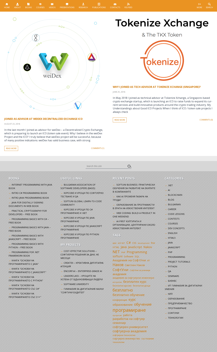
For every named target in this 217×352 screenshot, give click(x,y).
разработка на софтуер (129, 319)
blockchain (175, 194)
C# (128, 242)
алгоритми (117, 282)
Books (28, 7)
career (172, 209)
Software (128, 256)
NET (116, 251)
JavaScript (135, 247)
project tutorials (179, 261)
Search (209, 7)
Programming (137, 252)
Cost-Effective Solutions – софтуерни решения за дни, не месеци (80, 255)
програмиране (129, 310)
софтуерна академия (130, 331)
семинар (119, 323)
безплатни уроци (141, 285)
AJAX (114, 243)
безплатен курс (134, 281)
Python (172, 266)
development (143, 243)
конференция (120, 299)
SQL (137, 256)
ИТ (148, 260)
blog (171, 199)
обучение (143, 304)
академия (119, 274)
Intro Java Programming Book (30, 197)
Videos (52, 7)
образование (123, 305)
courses (173, 223)
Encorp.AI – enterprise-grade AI (83, 271)
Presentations (67, 7)
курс (132, 299)
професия (117, 315)
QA (169, 271)
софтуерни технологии (124, 335)
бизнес (172, 280)
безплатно (123, 290)
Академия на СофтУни (129, 260)
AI (169, 190)
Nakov (147, 247)
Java (124, 247)
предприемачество (180, 303)
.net (170, 185)
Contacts (115, 7)
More (199, 7)
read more (11, 148)
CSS (134, 242)
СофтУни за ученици (140, 270)
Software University (76, 284)
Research (83, 7)
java (170, 242)
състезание (147, 338)
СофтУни (120, 269)
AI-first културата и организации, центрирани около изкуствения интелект (134, 225)
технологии (118, 342)
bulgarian (174, 204)
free (153, 242)
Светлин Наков (135, 265)
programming (176, 256)
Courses (40, 7)
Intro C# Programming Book (29, 192)
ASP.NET (121, 243)
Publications (99, 7)
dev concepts (176, 228)
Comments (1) (97, 148)
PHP (123, 252)
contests (174, 218)
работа (127, 315)
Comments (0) (206, 119)
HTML (116, 247)
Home (7, 7)
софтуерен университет (130, 327)
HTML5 (172, 237)
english (172, 233)
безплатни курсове (122, 285)
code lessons (176, 213)
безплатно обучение (129, 295)
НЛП (170, 293)
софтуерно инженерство (126, 338)
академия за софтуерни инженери (133, 277)
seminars (173, 276)
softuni (117, 256)
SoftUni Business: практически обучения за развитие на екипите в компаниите (134, 188)
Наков (118, 264)
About (17, 7)
